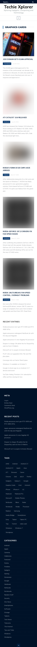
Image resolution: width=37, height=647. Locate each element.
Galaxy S (17, 481)
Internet (27, 485)
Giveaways (7, 577)
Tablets (6, 616)
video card (23, 524)
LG (23, 489)
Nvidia (18, 507)
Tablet (14, 520)
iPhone (8, 489)
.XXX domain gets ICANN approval (18, 59)
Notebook (9, 507)
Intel (20, 485)
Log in (6, 400)
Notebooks (8, 591)
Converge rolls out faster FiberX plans (15, 360)
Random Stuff (8, 595)
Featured (7, 560)
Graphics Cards (10, 485)
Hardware (7, 584)
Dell (15, 477)
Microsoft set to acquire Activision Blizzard (17, 350)
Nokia (24, 502)
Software (7, 609)
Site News (7, 602)
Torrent (14, 524)
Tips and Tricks (9, 630)
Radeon (8, 511)
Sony (7, 520)
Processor (26, 507)
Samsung (17, 511)
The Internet (7, 64)
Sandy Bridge (10, 515)
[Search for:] (9, 2)
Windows (9, 528)
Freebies (7, 567)
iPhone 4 (16, 489)
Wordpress (9, 532)
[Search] (33, 2)
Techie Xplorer (18, 7)
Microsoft (9, 498)
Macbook (9, 494)
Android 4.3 (9, 468)
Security (7, 598)
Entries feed (8, 403)
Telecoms (7, 623)
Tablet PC (23, 520)
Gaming (6, 574)
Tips (7, 524)
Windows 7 (19, 528)
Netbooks (9, 502)
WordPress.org (9, 408)
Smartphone (22, 515)
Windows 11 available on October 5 (14, 364)
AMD (7, 464)
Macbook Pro (19, 494)
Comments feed (9, 405)
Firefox (29, 477)
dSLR (22, 477)
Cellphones (7, 556)
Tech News (8, 620)
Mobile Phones (20, 498)
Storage (7, 612)
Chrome (8, 477)
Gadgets (8, 481)
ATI (7, 472)
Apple (18, 468)
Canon (22, 472)
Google (26, 481)
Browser (14, 472)
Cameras (7, 552)
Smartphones (8, 605)
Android (14, 464)
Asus (25, 468)
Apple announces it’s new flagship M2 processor (18, 340)
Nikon (17, 502)
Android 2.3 (24, 464)
